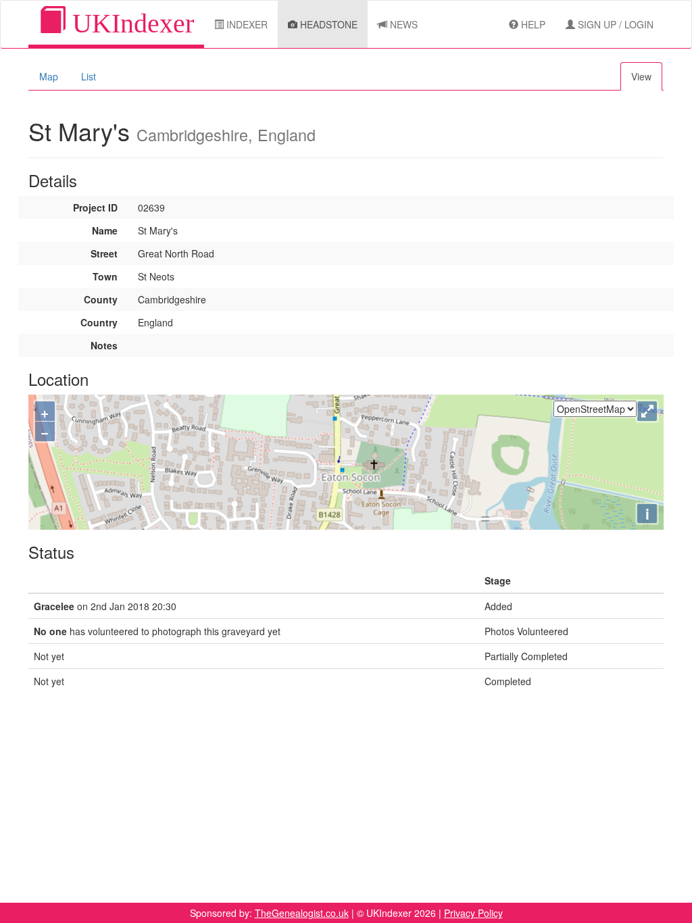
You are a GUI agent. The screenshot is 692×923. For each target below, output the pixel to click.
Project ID (95, 207)
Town (105, 276)
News (402, 24)
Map (48, 76)
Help (531, 24)
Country (99, 322)
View (641, 76)
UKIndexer (130, 23)
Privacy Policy (473, 913)
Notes (104, 345)
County (101, 299)
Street (104, 253)
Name (105, 230)
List (88, 76)
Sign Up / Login (614, 24)
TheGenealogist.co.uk (302, 913)
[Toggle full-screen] (647, 411)
